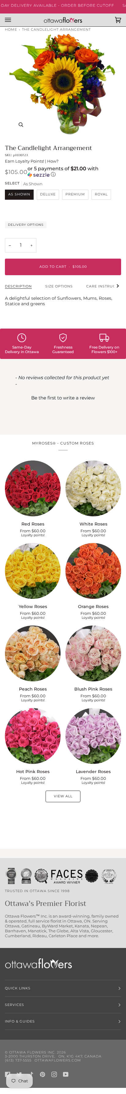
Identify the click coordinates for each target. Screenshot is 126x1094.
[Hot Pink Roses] (33, 736)
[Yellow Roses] (33, 571)
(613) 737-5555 (18, 1060)
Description (18, 286)
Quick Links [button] (18, 988)
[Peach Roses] (33, 653)
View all (63, 796)
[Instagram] (54, 1074)
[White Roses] (93, 488)
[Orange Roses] (93, 571)
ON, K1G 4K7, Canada (80, 1056)
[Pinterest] (42, 1074)
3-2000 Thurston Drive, (30, 1056)
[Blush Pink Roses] (93, 653)
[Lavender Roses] (93, 736)
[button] (74, 172)
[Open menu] (14, 19)
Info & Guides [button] (20, 1021)
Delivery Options (25, 225)
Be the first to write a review (63, 398)
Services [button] (14, 1005)
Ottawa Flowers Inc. (32, 1052)
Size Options (59, 286)
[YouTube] (66, 1074)
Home (11, 30)
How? (52, 161)
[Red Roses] (33, 488)
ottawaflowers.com (58, 1060)
